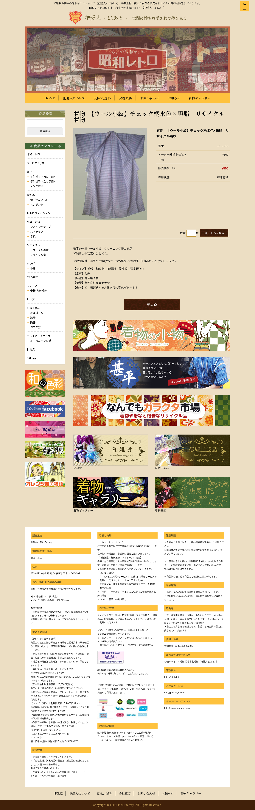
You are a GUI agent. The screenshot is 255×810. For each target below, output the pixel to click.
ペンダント (36, 204)
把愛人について (74, 98)
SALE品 (31, 358)
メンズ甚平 (36, 186)
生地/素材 (32, 277)
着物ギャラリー (200, 98)
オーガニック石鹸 (40, 340)
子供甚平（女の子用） (43, 181)
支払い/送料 (102, 98)
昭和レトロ (33, 154)
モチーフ (32, 285)
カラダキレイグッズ (38, 336)
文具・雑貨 (33, 222)
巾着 (32, 268)
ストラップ (36, 231)
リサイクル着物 (39, 250)
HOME (49, 98)
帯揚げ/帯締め (38, 290)
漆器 (32, 317)
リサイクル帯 (38, 255)
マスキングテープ (40, 227)
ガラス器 (35, 327)
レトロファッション (38, 213)
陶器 (32, 322)
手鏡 (32, 236)
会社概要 (125, 98)
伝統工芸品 (33, 308)
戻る (150, 304)
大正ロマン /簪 (35, 163)
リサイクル (33, 245)
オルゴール (36, 312)
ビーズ (31, 299)
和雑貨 (31, 349)
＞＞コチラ (36, 737)
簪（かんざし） (39, 200)
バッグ (31, 263)
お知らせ (174, 98)
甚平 (29, 172)
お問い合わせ (149, 98)
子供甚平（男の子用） (43, 176)
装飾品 (31, 195)
